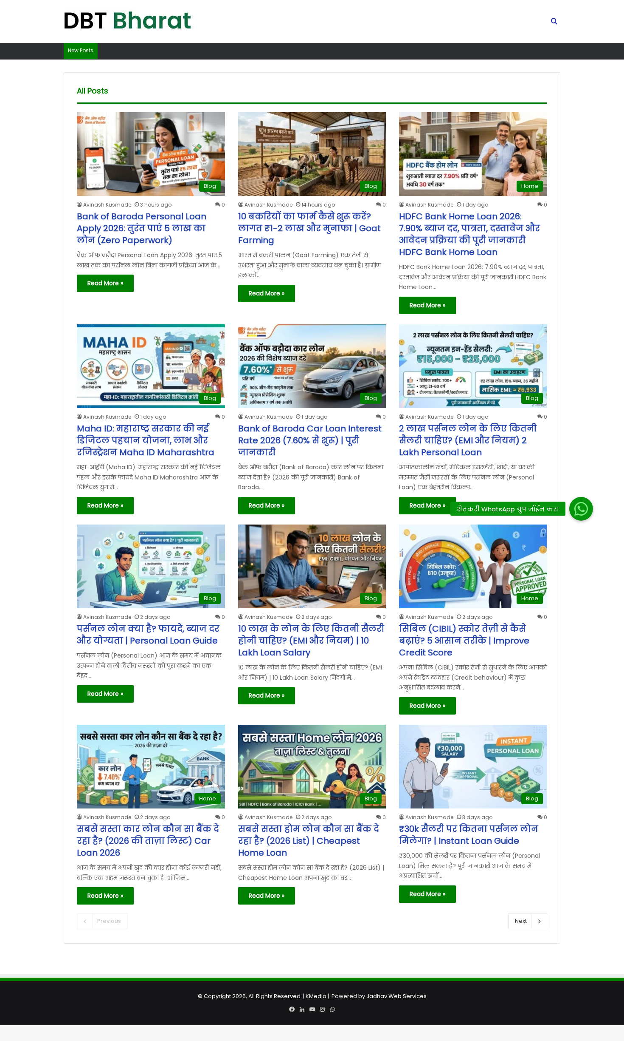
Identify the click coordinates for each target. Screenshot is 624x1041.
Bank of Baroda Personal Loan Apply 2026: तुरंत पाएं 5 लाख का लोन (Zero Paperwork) (141, 228)
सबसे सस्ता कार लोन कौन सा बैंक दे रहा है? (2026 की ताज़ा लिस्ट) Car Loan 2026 (148, 841)
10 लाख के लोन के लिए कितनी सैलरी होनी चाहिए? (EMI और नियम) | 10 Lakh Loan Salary (311, 640)
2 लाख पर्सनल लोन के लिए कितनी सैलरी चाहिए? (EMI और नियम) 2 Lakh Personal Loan (468, 440)
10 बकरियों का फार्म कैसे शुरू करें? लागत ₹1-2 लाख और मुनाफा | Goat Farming (309, 228)
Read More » (105, 283)
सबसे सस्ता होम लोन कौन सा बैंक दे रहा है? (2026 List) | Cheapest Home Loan (308, 841)
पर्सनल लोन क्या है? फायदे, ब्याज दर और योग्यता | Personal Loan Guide (148, 635)
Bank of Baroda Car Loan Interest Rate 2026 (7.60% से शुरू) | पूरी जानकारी (310, 440)
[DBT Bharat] (127, 21)
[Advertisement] (312, 981)
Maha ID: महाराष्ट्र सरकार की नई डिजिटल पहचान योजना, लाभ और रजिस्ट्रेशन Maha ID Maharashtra (145, 440)
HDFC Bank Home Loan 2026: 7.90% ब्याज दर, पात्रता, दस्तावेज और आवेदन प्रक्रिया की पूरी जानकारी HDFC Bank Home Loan (469, 234)
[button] (581, 509)
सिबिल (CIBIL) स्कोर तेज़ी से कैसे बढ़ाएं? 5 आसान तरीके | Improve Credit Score (464, 640)
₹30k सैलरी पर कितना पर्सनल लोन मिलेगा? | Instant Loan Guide (468, 835)
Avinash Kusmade (107, 204)
